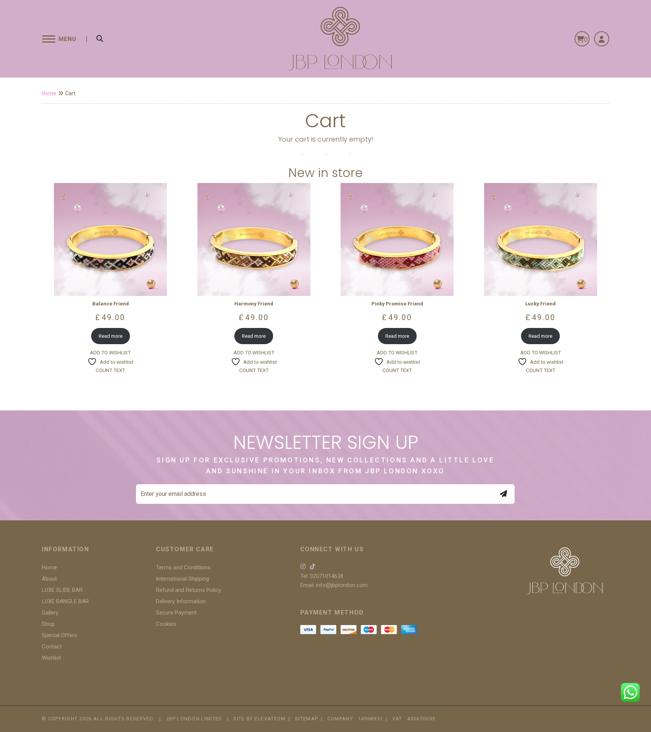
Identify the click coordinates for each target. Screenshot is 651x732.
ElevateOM (270, 718)
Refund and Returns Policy (188, 590)
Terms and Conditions (183, 567)
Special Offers (59, 635)
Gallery (50, 612)
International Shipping (182, 578)
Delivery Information (181, 601)
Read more (110, 336)
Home (49, 93)
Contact (52, 646)
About (49, 578)
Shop (48, 624)
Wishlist (51, 657)
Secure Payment (176, 612)
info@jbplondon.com (342, 585)
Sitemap (306, 718)
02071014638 (326, 576)
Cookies (166, 624)
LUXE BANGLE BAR (65, 601)
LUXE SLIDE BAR (62, 590)
